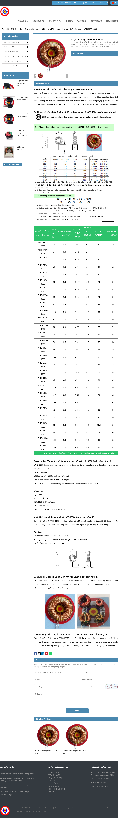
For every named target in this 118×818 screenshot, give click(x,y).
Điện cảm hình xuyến (32, 29)
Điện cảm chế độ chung (12, 61)
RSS (101, 3)
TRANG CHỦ (23, 21)
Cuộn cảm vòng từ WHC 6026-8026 (46, 752)
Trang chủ (5, 29)
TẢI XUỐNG (81, 21)
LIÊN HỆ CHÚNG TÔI (56, 789)
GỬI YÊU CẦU (96, 21)
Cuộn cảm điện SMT (11, 42)
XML (106, 3)
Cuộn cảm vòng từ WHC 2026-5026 (75, 752)
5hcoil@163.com (84, 3)
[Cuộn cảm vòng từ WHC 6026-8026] (48, 736)
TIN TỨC (69, 21)
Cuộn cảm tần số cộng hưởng (15, 56)
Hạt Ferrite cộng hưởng (12, 66)
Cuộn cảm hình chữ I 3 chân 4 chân (22, 83)
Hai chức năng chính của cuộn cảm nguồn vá (17, 774)
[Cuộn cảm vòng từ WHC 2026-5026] (77, 736)
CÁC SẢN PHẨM (55, 21)
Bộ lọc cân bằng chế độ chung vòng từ (22, 132)
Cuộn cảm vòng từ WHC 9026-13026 (83, 29)
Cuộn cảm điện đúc (11, 47)
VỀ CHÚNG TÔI (38, 21)
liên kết (51, 792)
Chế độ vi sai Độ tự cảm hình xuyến (55, 29)
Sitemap (95, 3)
